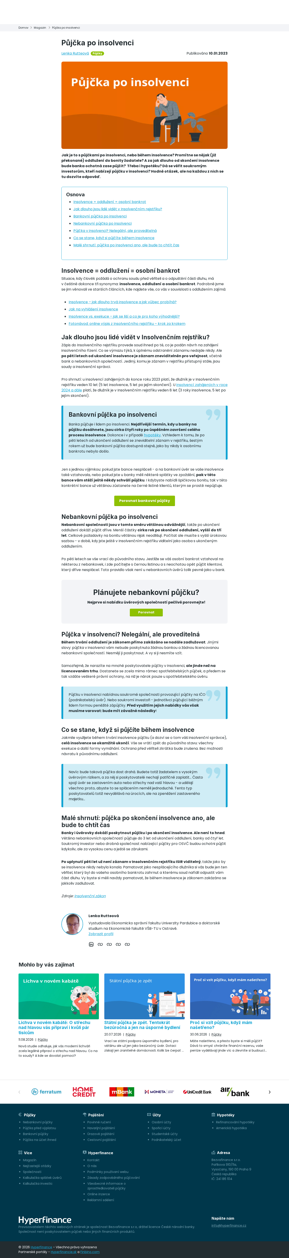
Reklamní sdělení (100, 1200)
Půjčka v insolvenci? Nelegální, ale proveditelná (115, 230)
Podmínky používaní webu (107, 1172)
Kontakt (93, 1160)
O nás (92, 1166)
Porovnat (146, 612)
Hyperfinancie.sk (64, 1252)
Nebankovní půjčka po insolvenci (102, 223)
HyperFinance (41, 1247)
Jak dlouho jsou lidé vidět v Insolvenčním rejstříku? (117, 209)
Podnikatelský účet (166, 1140)
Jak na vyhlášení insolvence (93, 309)
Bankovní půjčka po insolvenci (100, 216)
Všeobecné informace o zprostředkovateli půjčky (106, 1186)
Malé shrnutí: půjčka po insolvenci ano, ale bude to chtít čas (126, 245)
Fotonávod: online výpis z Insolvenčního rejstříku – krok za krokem (127, 323)
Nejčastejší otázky (37, 1166)
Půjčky (97, 53)
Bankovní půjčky (35, 1134)
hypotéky (152, 435)
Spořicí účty (161, 1128)
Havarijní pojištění (101, 1128)
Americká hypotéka (231, 1128)
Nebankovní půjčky (38, 1122)
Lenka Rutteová (75, 53)
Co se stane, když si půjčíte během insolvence (113, 237)
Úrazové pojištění (100, 1134)
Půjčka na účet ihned (39, 1140)
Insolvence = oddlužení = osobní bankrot (109, 201)
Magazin (40, 28)
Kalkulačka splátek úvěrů (42, 1177)
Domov (23, 28)
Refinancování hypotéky (235, 1122)
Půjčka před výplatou (39, 1128)
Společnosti (32, 1172)
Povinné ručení (99, 1122)
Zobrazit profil (101, 934)
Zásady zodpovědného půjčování (113, 1177)
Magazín (29, 1160)
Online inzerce (98, 1194)
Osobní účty (161, 1122)
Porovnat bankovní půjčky (144, 500)
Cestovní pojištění (101, 1140)
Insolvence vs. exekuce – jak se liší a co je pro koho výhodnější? (124, 316)
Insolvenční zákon (90, 896)
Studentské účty (165, 1134)
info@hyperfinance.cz (229, 1225)
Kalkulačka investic (38, 1183)
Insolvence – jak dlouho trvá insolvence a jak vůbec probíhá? (123, 302)
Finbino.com (90, 1252)
